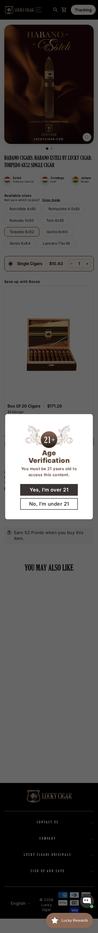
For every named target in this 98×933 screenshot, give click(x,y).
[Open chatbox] (87, 901)
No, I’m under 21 (49, 504)
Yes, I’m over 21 (49, 490)
